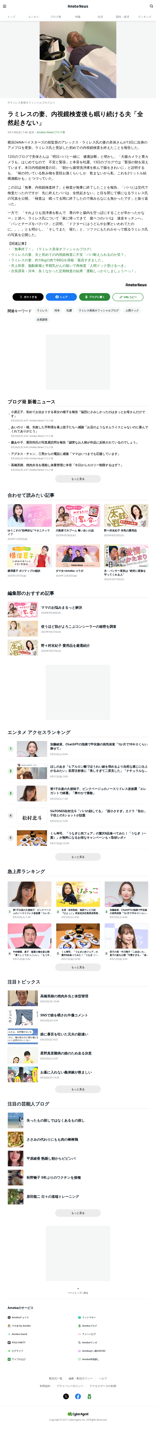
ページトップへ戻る (78, 1292)
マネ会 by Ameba (21, 1325)
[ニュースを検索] (151, 6)
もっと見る (78, 479)
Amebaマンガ (89, 1342)
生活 (100, 16)
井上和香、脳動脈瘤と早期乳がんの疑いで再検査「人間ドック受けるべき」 (69, 265)
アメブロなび (18, 1359)
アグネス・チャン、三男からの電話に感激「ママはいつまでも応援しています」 (66, 454)
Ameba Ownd (19, 1334)
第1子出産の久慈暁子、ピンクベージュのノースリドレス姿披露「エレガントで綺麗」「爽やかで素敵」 (32, 913)
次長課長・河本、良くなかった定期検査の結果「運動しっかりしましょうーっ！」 (74, 271)
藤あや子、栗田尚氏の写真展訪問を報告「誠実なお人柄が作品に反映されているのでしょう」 (75, 442)
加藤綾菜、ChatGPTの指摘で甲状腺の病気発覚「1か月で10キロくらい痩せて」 (129, 913)
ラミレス (42, 310)
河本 (57, 310)
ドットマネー (89, 1317)
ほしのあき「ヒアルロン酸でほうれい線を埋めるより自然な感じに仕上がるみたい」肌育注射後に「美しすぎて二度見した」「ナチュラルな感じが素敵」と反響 (99, 770)
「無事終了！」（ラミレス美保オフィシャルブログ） (52, 249)
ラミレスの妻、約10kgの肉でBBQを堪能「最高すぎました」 (58, 260)
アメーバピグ (89, 1334)
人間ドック (132, 310)
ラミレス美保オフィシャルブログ (99, 310)
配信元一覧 (55, 1378)
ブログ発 (55, 16)
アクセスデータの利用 (103, 1386)
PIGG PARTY (18, 1342)
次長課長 (42, 319)
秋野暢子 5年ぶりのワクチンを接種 (54, 1177)
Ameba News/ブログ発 (51, 132)
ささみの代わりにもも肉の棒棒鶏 (52, 1139)
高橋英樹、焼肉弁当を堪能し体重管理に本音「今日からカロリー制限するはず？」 (67, 465)
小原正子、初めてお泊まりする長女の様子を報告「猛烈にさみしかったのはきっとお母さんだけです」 (78, 414)
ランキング (144, 16)
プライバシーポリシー (70, 1386)
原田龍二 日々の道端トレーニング (53, 1196)
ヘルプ (103, 1378)
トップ (11, 16)
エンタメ (33, 16)
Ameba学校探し (90, 1359)
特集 (78, 16)
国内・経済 (122, 16)
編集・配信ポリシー (81, 1378)
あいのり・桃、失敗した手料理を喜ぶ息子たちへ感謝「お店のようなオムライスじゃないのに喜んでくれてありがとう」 (79, 429)
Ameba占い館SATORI (93, 1350)
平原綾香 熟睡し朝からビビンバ (51, 1158)
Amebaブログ (89, 1325)
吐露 (69, 310)
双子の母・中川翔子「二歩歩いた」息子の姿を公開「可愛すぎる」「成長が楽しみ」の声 (128, 955)
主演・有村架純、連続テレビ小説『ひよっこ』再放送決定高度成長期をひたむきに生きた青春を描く (79, 913)
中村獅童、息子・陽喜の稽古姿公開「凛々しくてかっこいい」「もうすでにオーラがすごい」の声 (31, 955)
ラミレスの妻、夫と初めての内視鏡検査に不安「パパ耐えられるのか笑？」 (69, 254)
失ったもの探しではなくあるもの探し (56, 1120)
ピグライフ (17, 1350)
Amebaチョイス (20, 1317)
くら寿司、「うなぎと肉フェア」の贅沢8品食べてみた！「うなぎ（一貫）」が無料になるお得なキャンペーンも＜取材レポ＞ (98, 835)
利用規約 (45, 1386)
